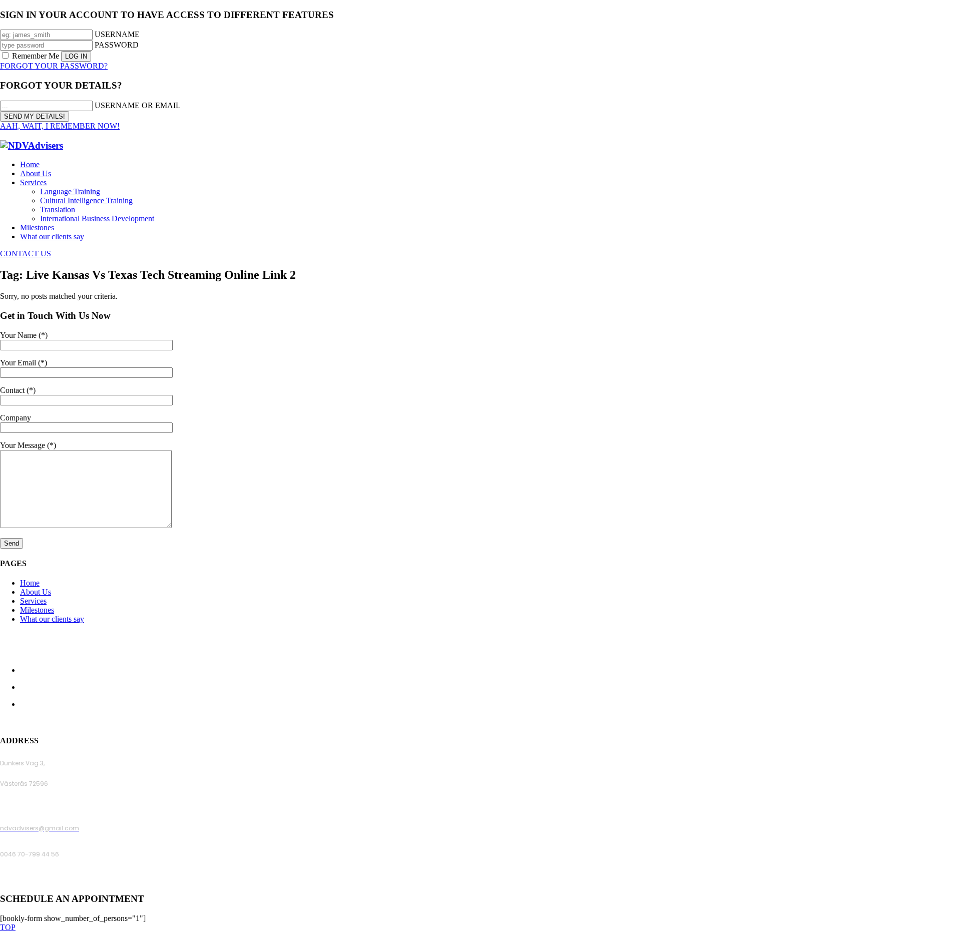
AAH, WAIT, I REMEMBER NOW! (60, 126)
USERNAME (117, 34)
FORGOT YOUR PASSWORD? (54, 66)
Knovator (548, 721)
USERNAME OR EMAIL (138, 105)
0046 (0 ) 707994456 (32, 880)
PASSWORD (117, 45)
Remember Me (35, 56)
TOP (8, 927)
